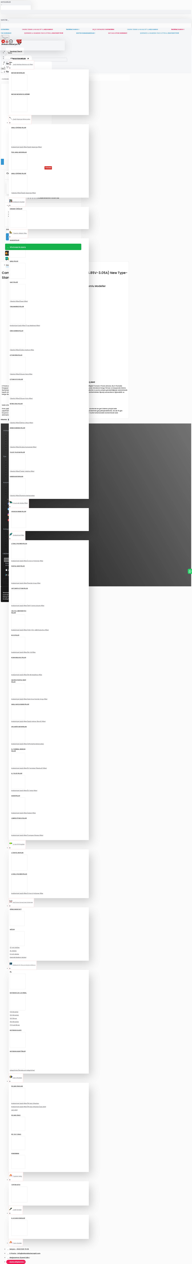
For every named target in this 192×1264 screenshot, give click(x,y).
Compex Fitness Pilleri (19, 818)
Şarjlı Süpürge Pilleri (18, 128)
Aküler (12, 929)
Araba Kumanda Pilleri (17, 428)
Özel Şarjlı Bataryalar (19, 152)
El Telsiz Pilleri (16, 773)
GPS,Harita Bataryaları (19, 727)
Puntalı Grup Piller (18, 566)
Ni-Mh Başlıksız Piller (18, 658)
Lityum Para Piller (16, 355)
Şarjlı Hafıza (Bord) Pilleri (20, 704)
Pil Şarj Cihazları (17, 1086)
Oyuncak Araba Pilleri (18, 512)
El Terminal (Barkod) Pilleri (18, 750)
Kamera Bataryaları (16, 477)
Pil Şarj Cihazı (15, 1115)
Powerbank (15, 1153)
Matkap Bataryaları (18, 73)
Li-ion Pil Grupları (17, 853)
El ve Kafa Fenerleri (18, 1218)
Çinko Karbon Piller (16, 331)
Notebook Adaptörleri (18, 1051)
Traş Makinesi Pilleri (17, 307)
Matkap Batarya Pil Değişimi (20, 94)
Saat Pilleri (14, 282)
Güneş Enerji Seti (15, 909)
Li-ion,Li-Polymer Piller (19, 544)
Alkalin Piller (14, 240)
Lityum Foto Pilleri (16, 379)
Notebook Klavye (16, 1030)
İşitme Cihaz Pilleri (16, 404)
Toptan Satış (15, 1185)
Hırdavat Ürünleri (16, 209)
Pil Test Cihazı (16, 1134)
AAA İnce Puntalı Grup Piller (18, 681)
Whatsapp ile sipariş (18, 247)
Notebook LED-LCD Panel (18, 993)
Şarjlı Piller (14, 261)
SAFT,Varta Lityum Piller (19, 588)
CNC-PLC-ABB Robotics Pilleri (18, 612)
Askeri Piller (15, 796)
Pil (11, 972)
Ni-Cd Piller (15, 635)
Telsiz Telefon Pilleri (17, 452)
